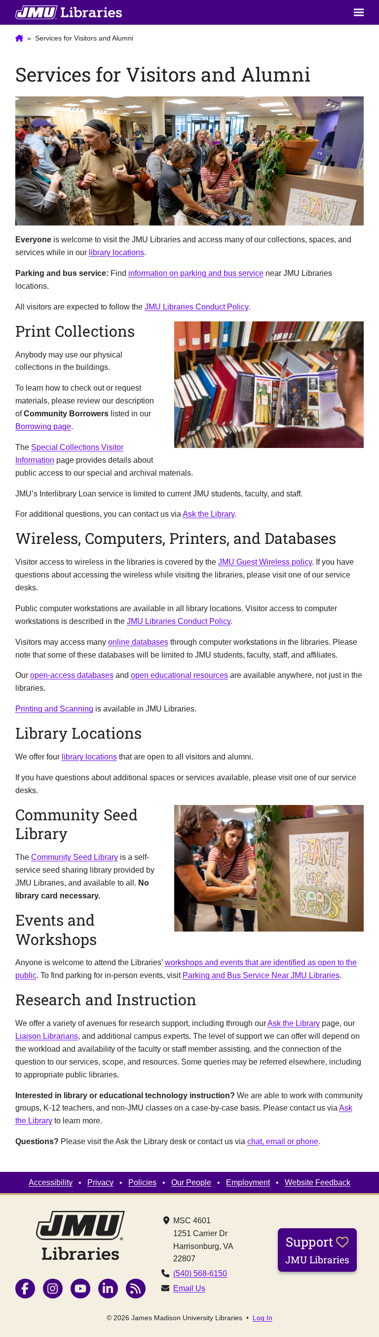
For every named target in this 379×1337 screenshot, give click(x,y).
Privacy (100, 1182)
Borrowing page (43, 426)
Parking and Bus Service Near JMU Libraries (261, 975)
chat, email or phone (282, 1141)
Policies (142, 1182)
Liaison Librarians (46, 1035)
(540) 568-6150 (200, 1273)
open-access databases (72, 674)
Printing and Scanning (54, 708)
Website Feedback (317, 1182)
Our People (191, 1182)
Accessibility (51, 1182)
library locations (116, 252)
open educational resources (179, 674)
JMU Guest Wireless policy (265, 561)
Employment (248, 1182)
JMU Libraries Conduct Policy (196, 306)
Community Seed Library (74, 856)
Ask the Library (208, 513)
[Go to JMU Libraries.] (19, 39)
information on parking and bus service (196, 272)
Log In (262, 1317)
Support (317, 1249)
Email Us (189, 1288)
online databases (138, 641)
